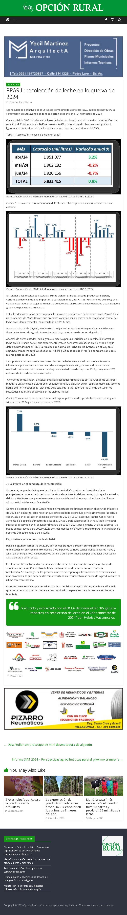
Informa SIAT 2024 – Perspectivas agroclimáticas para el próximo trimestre (67, 759)
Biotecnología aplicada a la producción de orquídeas (22, 803)
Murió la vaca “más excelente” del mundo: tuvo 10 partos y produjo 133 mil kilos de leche (103, 807)
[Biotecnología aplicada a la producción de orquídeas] (23, 778)
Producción (13, 84)
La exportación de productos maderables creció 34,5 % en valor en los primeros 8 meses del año (63, 807)
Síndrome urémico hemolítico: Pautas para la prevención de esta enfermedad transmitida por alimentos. (26, 850)
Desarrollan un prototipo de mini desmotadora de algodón (48, 745)
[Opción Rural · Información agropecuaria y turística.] (7, 20)
